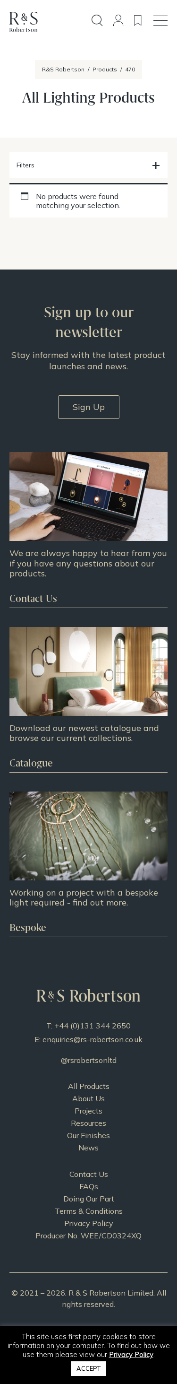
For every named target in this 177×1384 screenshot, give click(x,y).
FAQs (88, 1186)
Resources (88, 1123)
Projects (88, 1110)
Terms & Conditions (89, 1211)
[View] (88, 699)
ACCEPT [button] (88, 1368)
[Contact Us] (88, 530)
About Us (88, 1098)
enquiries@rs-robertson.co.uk (92, 1039)
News (88, 1147)
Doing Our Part (88, 1198)
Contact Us (88, 1174)
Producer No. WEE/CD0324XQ (88, 1235)
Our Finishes (88, 1135)
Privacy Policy (88, 1223)
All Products (89, 1086)
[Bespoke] (88, 864)
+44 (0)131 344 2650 (92, 1025)
